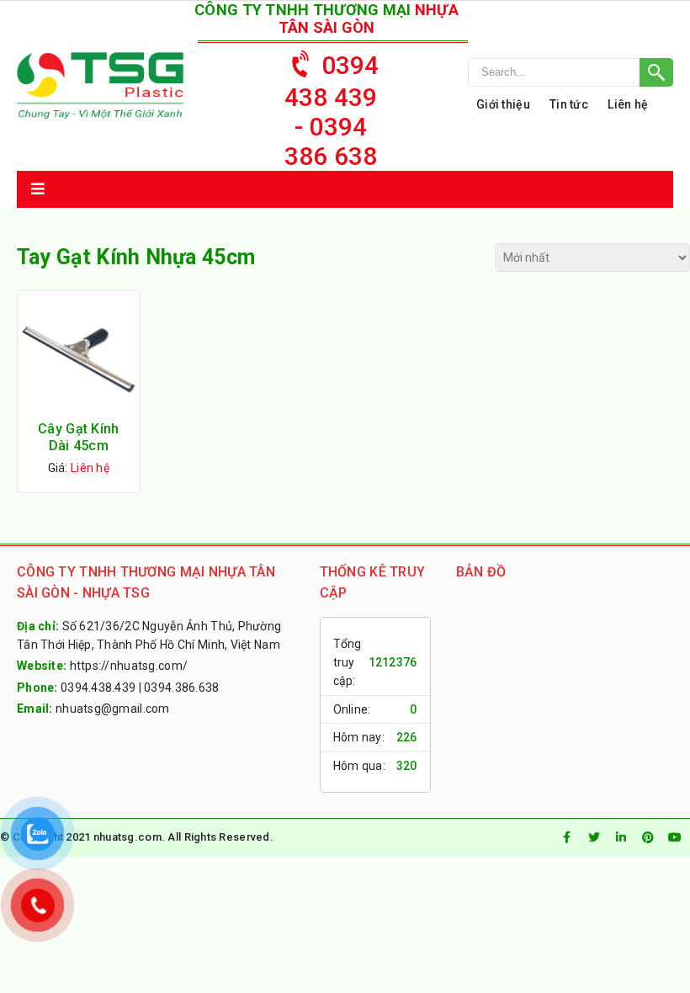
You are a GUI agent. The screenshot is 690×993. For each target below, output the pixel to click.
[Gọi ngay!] (570, 72)
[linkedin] (621, 837)
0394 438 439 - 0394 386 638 (332, 110)
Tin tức (568, 104)
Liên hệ (628, 104)
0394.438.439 (98, 687)
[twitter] (594, 837)
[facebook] (567, 837)
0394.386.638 (181, 687)
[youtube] (675, 837)
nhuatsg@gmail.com (113, 708)
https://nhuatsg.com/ (129, 665)
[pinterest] (648, 837)
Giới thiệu (503, 104)
